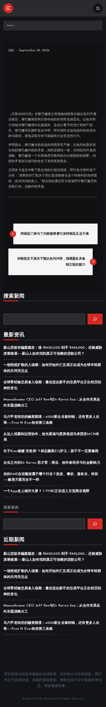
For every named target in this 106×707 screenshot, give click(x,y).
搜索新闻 (10, 508)
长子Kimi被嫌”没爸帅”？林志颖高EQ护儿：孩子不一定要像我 (50, 451)
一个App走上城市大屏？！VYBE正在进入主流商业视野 (46, 491)
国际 (11, 50)
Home (10, 25)
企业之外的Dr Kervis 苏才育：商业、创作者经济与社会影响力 (51, 463)
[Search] (95, 319)
